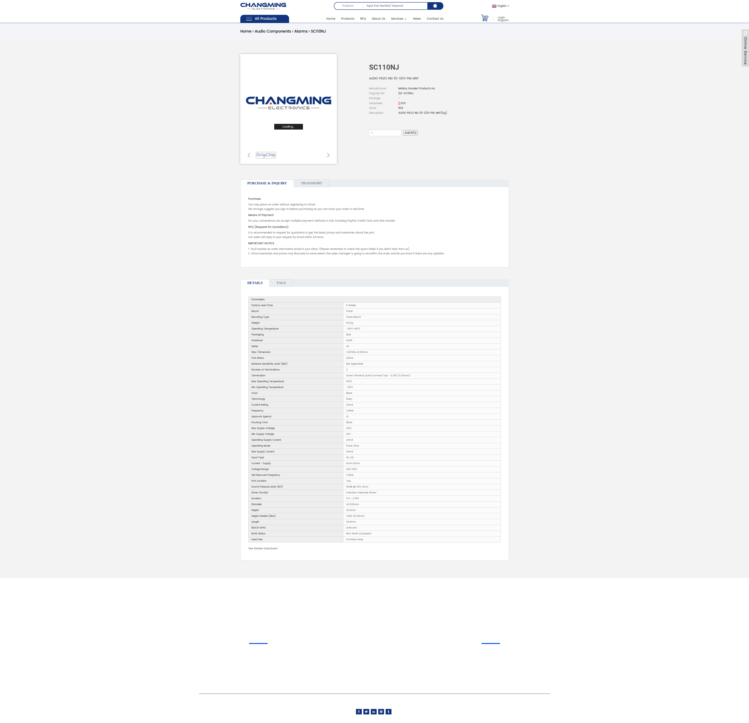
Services (397, 18)
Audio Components (273, 31)
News (417, 18)
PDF (403, 103)
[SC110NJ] (266, 155)
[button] (327, 155)
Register (503, 20)
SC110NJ (318, 31)
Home (330, 18)
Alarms (301, 31)
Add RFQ (410, 133)
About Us (378, 18)
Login (501, 17)
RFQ (363, 18)
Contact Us (435, 18)
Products (347, 18)
